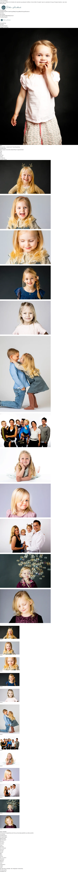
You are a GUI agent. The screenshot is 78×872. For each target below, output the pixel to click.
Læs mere (65, 2)
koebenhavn (2, 864)
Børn (7, 15)
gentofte (2, 860)
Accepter (4, 3)
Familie (4, 15)
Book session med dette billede (7, 149)
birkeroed (2, 859)
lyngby (1, 865)
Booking (4, 17)
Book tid (4, 871)
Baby (9, 15)
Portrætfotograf (10, 11)
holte (1, 863)
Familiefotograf (3, 11)
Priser (1, 17)
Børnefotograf (22, 11)
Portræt (1, 15)
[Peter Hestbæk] (39, 20)
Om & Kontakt (3, 848)
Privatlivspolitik (3, 870)
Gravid (12, 15)
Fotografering (3, 10)
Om (6, 17)
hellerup (1, 861)
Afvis (1, 3)
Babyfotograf (16, 11)
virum (1, 867)
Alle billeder (2, 14)
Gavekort (28, 11)
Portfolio (2, 12)
